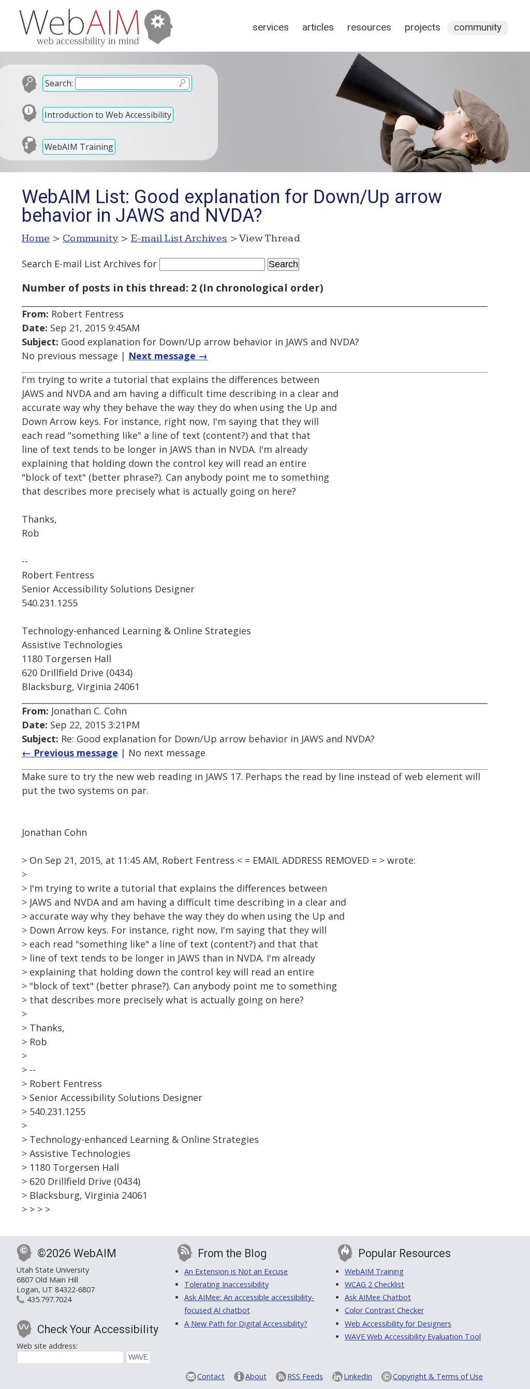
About (256, 1376)
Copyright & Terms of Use (438, 1376)
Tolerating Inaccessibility (226, 1284)
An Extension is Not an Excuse (236, 1271)
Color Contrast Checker (384, 1310)
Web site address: (47, 1346)
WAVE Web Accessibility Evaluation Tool (413, 1336)
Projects (422, 27)
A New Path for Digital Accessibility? (245, 1324)
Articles (318, 27)
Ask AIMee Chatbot (378, 1297)
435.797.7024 (49, 1299)
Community (478, 27)
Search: (59, 83)
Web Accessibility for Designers (398, 1324)
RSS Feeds (305, 1376)
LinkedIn (358, 1376)
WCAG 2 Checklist (374, 1284)
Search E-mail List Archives (81, 263)
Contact (211, 1376)
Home (36, 238)
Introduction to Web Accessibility (108, 114)
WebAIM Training (79, 146)
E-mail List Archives (179, 238)
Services (271, 27)
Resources (369, 27)
